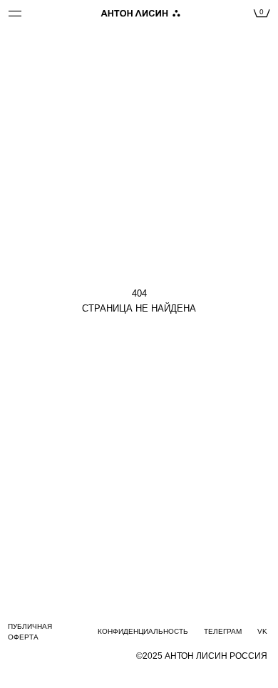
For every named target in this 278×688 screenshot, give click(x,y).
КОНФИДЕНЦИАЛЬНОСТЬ (143, 631)
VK (262, 631)
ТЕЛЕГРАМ (223, 631)
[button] (43, 13)
